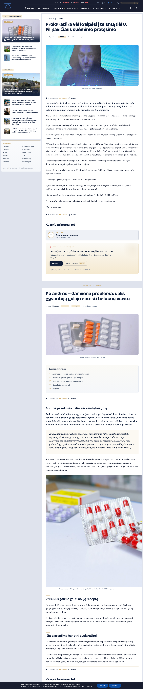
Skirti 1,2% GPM (75, 263)
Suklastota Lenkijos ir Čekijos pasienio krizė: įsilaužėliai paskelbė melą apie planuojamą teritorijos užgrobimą (24, 121)
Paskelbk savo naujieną (129, 3)
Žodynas (6, 159)
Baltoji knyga (26, 152)
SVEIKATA (58, 8)
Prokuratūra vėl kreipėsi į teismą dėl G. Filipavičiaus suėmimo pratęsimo (86, 27)
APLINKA (85, 8)
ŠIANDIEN (29, 8)
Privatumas (26, 149)
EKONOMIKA (44, 8)
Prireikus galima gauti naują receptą (68, 378)
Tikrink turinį (26, 159)
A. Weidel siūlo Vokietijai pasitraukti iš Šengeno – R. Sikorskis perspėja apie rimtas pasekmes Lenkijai (25, 131)
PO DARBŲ (113, 8)
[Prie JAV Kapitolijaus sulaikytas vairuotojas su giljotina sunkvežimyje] (7, 111)
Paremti (55, 263)
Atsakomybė (26, 162)
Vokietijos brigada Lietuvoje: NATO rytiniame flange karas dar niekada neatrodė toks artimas (18, 91)
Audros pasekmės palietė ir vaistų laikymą (71, 374)
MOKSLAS (71, 8)
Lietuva (61, 19)
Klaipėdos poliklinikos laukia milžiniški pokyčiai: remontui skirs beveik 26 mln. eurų (24, 48)
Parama (5, 146)
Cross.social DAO (28, 146)
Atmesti (115, 685)
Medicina (76, 306)
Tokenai (5, 155)
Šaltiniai (56, 389)
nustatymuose (86, 686)
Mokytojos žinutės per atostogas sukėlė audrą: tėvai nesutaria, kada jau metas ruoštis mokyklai (24, 102)
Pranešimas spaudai (75, 37)
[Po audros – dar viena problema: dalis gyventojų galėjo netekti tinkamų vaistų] (21, 30)
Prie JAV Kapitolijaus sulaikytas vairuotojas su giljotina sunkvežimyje (25, 111)
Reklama (6, 162)
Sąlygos (5, 149)
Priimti (102, 685)
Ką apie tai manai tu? (61, 385)
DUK (23, 155)
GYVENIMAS (98, 8)
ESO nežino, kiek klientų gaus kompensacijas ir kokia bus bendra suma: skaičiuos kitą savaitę (24, 58)
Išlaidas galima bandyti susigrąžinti (68, 381)
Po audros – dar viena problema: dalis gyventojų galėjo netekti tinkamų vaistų (88, 296)
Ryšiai (5, 152)
